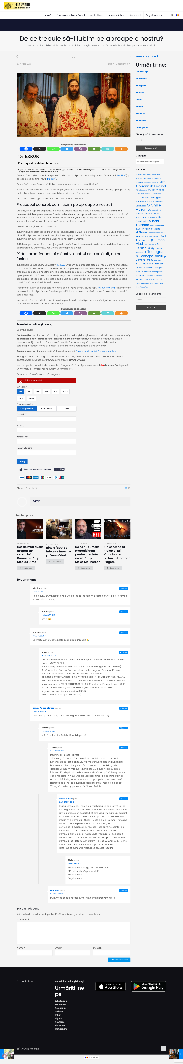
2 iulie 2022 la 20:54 (57, 751)
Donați (22, 461)
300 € (21, 398)
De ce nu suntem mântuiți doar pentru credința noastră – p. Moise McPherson (87, 554)
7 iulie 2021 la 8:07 (48, 731)
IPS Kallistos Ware (142, 190)
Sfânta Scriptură (154, 271)
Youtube (140, 113)
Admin (36, 501)
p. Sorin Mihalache (150, 244)
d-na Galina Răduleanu (151, 179)
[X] (39, 149)
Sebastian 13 (65, 798)
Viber (139, 99)
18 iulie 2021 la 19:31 (48, 656)
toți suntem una (106, 287)
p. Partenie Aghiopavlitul (149, 236)
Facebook (141, 78)
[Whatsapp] (53, 149)
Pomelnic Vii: (22, 414)
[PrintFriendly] (107, 149)
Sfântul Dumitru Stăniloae (144, 276)
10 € (37, 391)
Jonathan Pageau (151, 197)
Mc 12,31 (51, 178)
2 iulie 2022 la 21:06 (57, 894)
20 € (20, 391)
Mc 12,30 (121, 175)
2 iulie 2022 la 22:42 (66, 802)
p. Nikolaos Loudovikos (156, 233)
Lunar (66, 408)
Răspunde (123, 589)
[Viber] (80, 149)
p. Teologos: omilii (150, 256)
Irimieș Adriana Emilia (43, 708)
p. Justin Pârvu (143, 228)
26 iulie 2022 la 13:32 (75, 864)
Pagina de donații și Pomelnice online (95, 351)
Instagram (142, 127)
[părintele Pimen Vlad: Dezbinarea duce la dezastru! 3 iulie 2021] (7, 1054)
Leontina (54, 890)
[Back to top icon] (163, 1048)
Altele (31, 398)
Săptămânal (46, 408)
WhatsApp (142, 71)
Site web (97, 947)
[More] (121, 149)
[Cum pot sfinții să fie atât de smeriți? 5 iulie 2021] (176, 1054)
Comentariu (24, 919)
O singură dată (26, 408)
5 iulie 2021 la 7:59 (39, 592)
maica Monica (158, 202)
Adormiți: (21, 425)
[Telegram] (66, 149)
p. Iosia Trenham (147, 223)
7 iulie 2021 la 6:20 (39, 711)
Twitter (140, 92)
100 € (65, 391)
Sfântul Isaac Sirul (150, 279)
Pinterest (141, 120)
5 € (29, 391)
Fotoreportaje (156, 183)
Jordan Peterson (144, 201)
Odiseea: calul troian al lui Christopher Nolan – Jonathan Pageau (117, 554)
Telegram (141, 85)
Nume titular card (24, 448)
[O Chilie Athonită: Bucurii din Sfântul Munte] (17, 5)
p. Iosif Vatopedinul (157, 225)
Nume (21, 947)
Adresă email (22, 437)
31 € (46, 391)
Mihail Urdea (141, 206)
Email (58, 947)
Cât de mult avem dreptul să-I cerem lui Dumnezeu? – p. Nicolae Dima (30, 554)
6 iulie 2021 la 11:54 (40, 636)
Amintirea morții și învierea (86, 45)
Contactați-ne (25, 981)
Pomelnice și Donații (147, 56)
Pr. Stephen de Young (152, 268)
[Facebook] (26, 149)
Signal (139, 106)
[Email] (94, 149)
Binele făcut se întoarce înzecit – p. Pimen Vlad (58, 551)
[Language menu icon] (177, 15)
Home (31, 45)
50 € (56, 391)
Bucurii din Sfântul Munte (53, 45)
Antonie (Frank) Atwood (143, 175)
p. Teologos (153, 251)
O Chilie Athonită (148, 207)
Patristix (146, 263)
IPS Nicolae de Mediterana (151, 194)
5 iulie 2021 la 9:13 (48, 615)
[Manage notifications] (4, 1056)
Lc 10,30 (61, 264)
